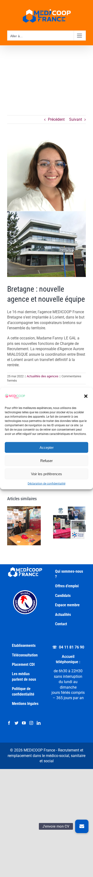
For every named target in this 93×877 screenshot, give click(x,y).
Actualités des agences (42, 376)
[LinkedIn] (39, 723)
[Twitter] (16, 723)
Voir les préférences (46, 474)
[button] (85, 396)
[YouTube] (24, 723)
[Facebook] (9, 723)
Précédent (56, 119)
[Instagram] (31, 723)
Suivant (75, 119)
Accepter (47, 447)
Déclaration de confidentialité (46, 483)
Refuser (46, 460)
